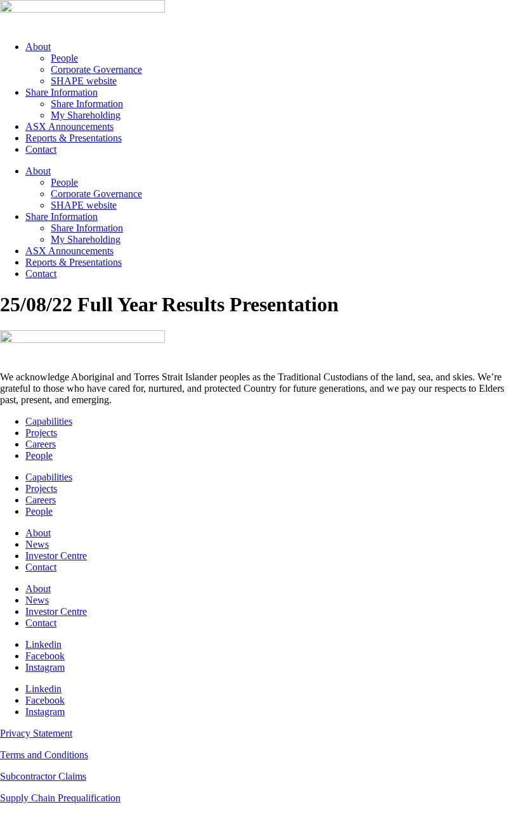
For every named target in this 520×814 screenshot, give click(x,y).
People (64, 58)
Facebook (45, 655)
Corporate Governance (96, 69)
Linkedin (43, 644)
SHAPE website (84, 80)
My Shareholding (85, 115)
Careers (40, 444)
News (37, 544)
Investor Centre (56, 555)
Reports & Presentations (73, 137)
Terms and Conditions (44, 754)
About (38, 46)
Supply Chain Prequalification (60, 797)
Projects (41, 432)
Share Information (61, 92)
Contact (40, 149)
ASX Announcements (69, 126)
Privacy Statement (36, 733)
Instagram (45, 667)
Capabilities (48, 421)
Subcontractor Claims (43, 776)
